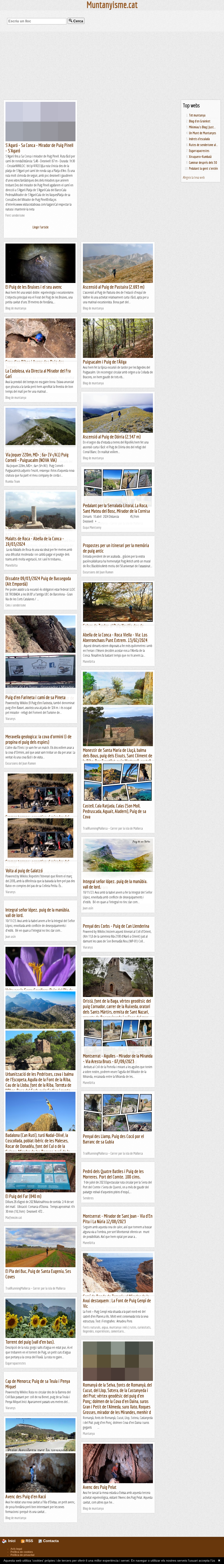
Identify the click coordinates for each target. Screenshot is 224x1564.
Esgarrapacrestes (199, 151)
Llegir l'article (41, 227)
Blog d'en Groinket (199, 121)
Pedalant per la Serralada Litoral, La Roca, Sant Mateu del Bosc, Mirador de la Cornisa (116, 508)
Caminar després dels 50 (203, 162)
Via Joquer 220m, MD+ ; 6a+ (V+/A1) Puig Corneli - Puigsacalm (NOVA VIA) (36, 457)
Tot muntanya (197, 115)
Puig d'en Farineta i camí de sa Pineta (35, 697)
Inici (14, 1541)
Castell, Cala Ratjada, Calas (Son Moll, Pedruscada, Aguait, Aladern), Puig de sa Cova (114, 811)
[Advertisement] (112, 65)
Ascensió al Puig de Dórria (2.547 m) (112, 436)
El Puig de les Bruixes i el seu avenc (33, 287)
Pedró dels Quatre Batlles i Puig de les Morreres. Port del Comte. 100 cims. (113, 1173)
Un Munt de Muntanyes (202, 133)
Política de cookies (21, 1551)
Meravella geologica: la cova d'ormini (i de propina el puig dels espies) (38, 739)
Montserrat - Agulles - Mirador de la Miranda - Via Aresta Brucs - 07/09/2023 (117, 1058)
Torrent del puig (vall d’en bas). (30, 1342)
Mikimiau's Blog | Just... (202, 127)
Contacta (50, 1541)
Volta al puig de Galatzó (24, 870)
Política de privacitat (22, 1555)
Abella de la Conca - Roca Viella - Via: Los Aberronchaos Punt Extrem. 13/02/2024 (115, 637)
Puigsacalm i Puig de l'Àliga (104, 361)
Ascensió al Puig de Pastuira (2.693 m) (113, 287)
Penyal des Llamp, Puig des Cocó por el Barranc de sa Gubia (113, 1138)
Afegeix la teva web (194, 177)
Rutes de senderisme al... (203, 145)
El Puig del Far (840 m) (23, 1196)
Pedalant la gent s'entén (203, 168)
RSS (28, 1541)
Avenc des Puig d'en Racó (25, 1496)
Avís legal (16, 1548)
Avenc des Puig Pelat (99, 1487)
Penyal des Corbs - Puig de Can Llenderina (116, 926)
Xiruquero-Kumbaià (200, 157)
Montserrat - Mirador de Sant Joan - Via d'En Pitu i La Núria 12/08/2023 (117, 1218)
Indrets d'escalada (199, 139)
